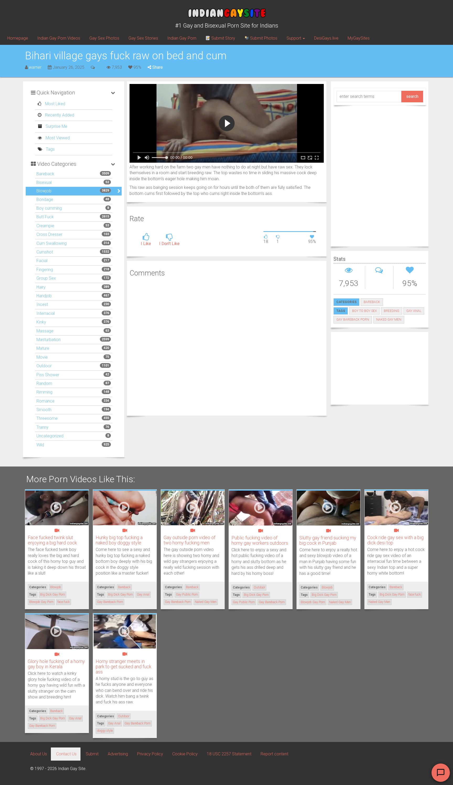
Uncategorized (49, 435)
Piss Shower (47, 374)
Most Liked (54, 103)
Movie (42, 357)
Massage (44, 330)
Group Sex (46, 278)
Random (44, 383)
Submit (92, 753)
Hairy (41, 287)
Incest (42, 304)
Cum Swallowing (51, 243)
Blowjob (43, 190)
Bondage (44, 199)
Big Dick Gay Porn (52, 594)
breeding (391, 311)
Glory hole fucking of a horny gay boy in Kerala (56, 664)
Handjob (44, 295)
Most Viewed (57, 137)
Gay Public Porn (187, 594)
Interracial (45, 313)
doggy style (105, 731)
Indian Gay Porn (181, 38)
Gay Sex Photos (104, 38)
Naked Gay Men (388, 319)
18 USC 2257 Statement (229, 753)
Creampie (45, 225)
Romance (45, 401)
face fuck (63, 602)
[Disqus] (227, 345)
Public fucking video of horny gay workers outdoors (259, 540)
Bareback (45, 173)
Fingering (44, 269)
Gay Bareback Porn (352, 319)
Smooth (43, 409)
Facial (41, 260)
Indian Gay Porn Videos (58, 38)
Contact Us (66, 753)
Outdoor (44, 365)
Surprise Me (56, 126)
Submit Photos (263, 38)
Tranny (42, 427)
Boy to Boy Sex (364, 311)
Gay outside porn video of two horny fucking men (189, 540)
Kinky (41, 322)
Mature (42, 348)
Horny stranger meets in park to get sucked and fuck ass (123, 667)
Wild (40, 444)
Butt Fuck (45, 216)
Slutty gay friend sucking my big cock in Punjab (327, 540)
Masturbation (48, 339)
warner (35, 67)
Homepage (17, 38)
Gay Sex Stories (143, 38)
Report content (274, 753)
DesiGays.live (326, 38)
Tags (50, 149)
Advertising (118, 753)
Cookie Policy (185, 753)
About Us (38, 753)
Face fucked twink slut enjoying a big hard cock (52, 540)
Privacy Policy (150, 753)
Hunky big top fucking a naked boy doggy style (119, 540)
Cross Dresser (49, 234)
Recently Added (59, 115)
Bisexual (44, 182)
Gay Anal (413, 311)
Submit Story (222, 38)
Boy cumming (49, 208)
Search (412, 96)
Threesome (47, 418)
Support (294, 38)
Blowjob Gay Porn (41, 602)
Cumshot (44, 252)
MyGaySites (359, 38)
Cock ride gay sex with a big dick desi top (395, 540)
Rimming (44, 392)
